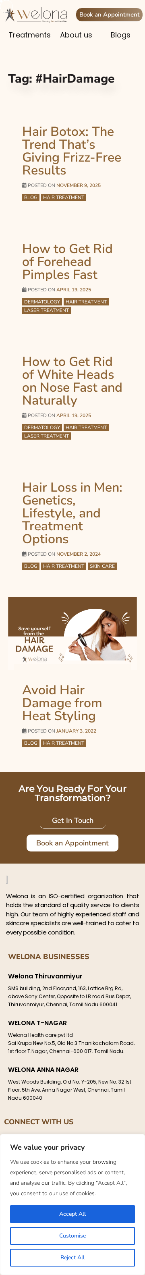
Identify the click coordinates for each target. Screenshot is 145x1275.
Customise (72, 1236)
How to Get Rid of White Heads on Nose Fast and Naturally (72, 381)
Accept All (72, 1214)
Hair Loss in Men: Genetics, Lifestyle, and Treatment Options (72, 513)
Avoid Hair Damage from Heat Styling (62, 703)
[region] (72, 1204)
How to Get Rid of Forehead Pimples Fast (67, 261)
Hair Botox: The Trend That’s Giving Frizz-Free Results (71, 151)
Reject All (72, 1257)
